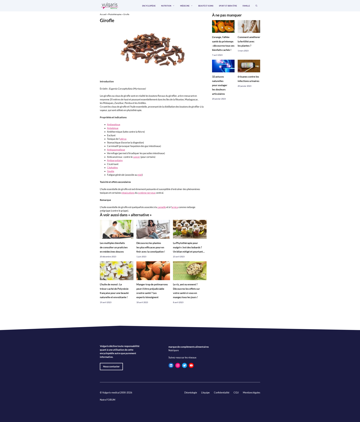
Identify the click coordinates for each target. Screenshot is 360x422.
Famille (246, 6)
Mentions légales (251, 392)
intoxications (128, 192)
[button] (256, 6)
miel (140, 174)
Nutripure (173, 350)
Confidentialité (221, 392)
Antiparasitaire (115, 160)
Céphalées (112, 167)
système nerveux (147, 192)
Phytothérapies (115, 14)
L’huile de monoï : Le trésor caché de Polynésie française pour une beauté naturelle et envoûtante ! (114, 291)
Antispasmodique (116, 149)
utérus (123, 138)
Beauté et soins (205, 6)
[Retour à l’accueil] (110, 5)
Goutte (110, 171)
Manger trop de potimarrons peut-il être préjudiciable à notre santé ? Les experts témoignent (152, 291)
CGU (236, 392)
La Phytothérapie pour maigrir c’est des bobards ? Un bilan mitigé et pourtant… (189, 247)
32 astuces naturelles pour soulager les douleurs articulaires (219, 85)
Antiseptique (113, 124)
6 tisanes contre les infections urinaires (248, 78)
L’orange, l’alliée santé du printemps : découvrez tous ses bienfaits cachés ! (223, 44)
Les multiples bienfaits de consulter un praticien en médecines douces (114, 247)
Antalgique (112, 128)
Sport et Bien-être (228, 6)
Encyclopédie (149, 6)
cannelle (161, 207)
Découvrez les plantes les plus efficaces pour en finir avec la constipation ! (150, 247)
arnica (175, 207)
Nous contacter (111, 366)
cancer (136, 156)
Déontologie (190, 392)
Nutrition (166, 6)
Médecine (184, 6)
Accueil (103, 14)
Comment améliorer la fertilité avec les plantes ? (249, 41)
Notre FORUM (107, 399)
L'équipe (205, 392)
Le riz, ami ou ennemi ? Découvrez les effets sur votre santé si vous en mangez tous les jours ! (186, 291)
